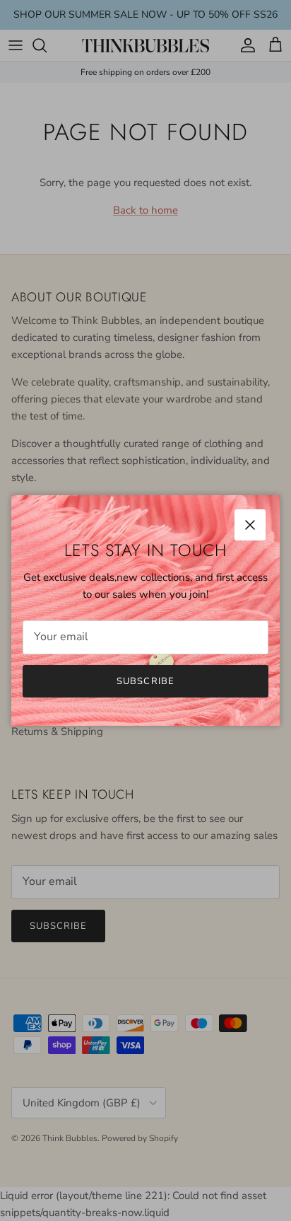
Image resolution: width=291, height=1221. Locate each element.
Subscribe (145, 681)
